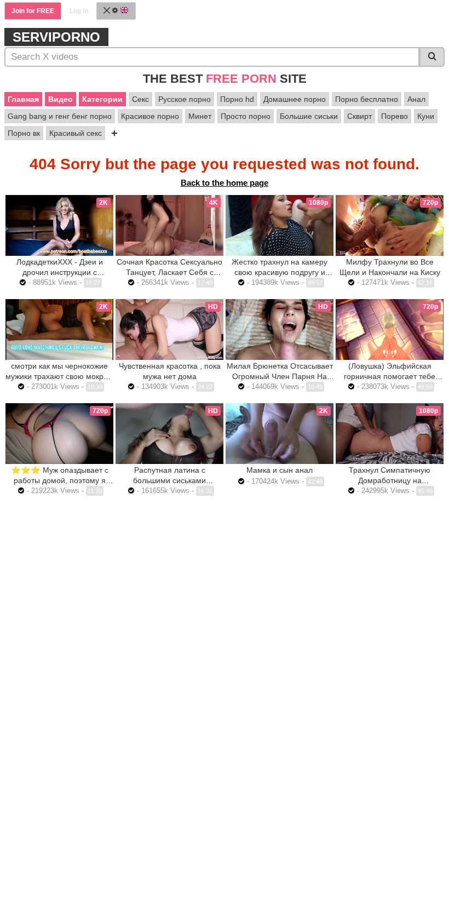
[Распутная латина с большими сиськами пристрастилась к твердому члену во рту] (169, 433)
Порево (394, 116)
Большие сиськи (309, 116)
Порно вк (24, 133)
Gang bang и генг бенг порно (60, 116)
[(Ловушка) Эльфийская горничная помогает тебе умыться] (390, 329)
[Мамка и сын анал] (279, 433)
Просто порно (245, 116)
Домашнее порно (294, 99)
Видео (60, 99)
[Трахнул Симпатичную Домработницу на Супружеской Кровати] (390, 433)
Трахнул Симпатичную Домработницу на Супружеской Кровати (389, 480)
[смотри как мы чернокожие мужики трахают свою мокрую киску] (59, 329)
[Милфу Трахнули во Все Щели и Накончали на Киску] (390, 225)
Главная (23, 99)
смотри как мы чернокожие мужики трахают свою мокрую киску (59, 376)
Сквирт (359, 116)
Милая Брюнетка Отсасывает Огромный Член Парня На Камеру (280, 376)
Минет (199, 116)
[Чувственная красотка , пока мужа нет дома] (169, 329)
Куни (425, 116)
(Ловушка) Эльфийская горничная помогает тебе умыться (389, 376)
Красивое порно (150, 116)
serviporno (56, 37)
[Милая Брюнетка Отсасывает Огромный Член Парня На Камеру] (279, 329)
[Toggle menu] (7, 25)
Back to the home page (224, 182)
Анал (416, 99)
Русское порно (184, 99)
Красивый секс (75, 133)
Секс (140, 99)
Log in (79, 11)
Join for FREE (32, 11)
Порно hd (237, 99)
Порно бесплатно (366, 99)
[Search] (432, 57)
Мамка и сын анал (279, 470)
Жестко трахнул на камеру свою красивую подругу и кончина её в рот (279, 272)
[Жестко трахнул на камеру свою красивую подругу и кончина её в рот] (279, 225)
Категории (102, 99)
